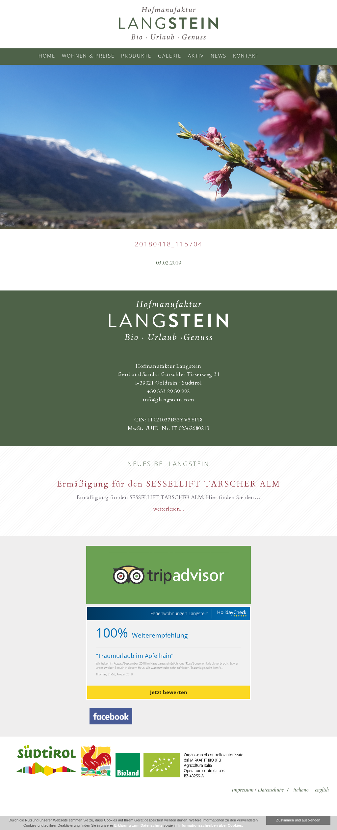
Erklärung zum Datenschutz (138, 825)
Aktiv (196, 55)
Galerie (169, 55)
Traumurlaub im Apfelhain (134, 656)
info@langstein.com (168, 399)
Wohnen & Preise (88, 55)
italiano (300, 789)
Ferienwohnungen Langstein (179, 613)
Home (47, 55)
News (218, 55)
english (322, 789)
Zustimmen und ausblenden (298, 820)
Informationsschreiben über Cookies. (210, 825)
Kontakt (246, 55)
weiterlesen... (168, 509)
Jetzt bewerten (168, 692)
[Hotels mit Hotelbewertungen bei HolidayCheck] (231, 613)
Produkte (136, 55)
